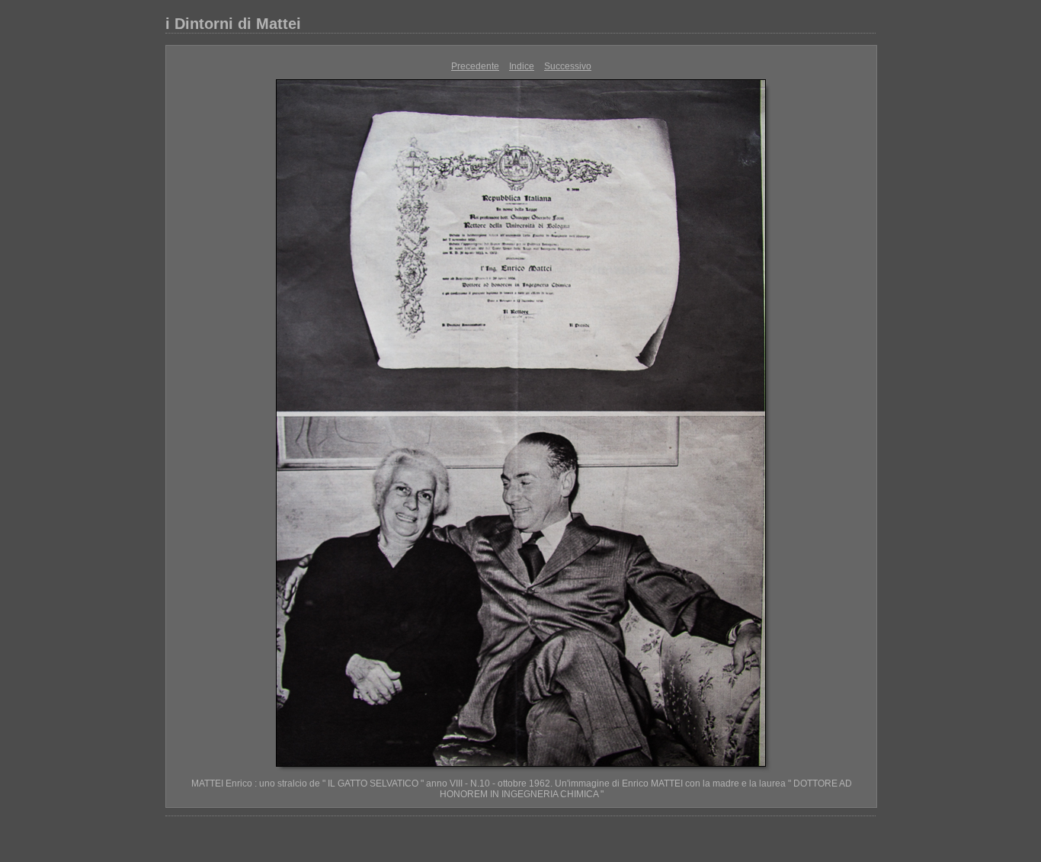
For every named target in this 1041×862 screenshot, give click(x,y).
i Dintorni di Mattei (233, 23)
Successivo (567, 66)
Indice (521, 66)
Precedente (475, 66)
